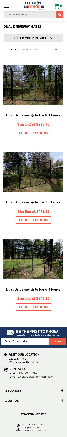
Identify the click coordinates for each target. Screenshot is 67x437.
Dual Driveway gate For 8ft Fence (33, 115)
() (61, 6)
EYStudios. (42, 430)
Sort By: (13, 49)
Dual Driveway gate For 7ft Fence (33, 202)
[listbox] (39, 49)
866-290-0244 (28, 373)
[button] (33, 38)
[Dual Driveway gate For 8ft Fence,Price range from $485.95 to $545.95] (33, 84)
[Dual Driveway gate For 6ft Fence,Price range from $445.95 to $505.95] (33, 258)
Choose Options (33, 133)
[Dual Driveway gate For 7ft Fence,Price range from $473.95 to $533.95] (33, 171)
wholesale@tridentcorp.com (35, 376)
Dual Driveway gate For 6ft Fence (33, 289)
